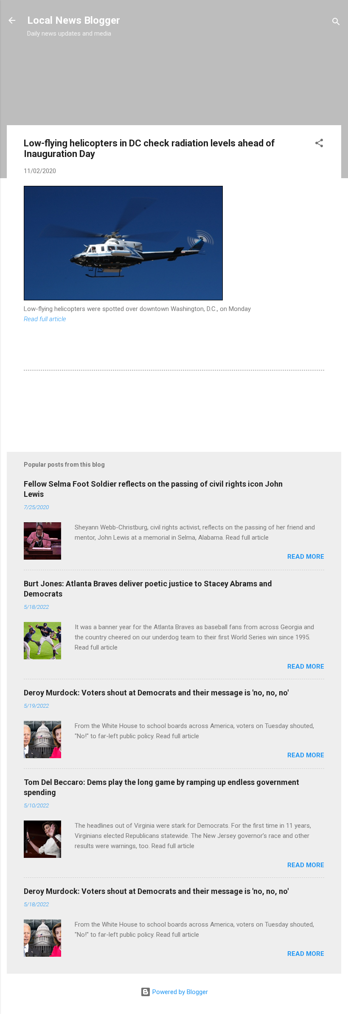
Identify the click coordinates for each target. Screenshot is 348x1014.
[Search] (336, 23)
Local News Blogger (73, 20)
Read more (305, 556)
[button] (319, 144)
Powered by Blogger (179, 992)
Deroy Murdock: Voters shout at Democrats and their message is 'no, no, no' (156, 692)
